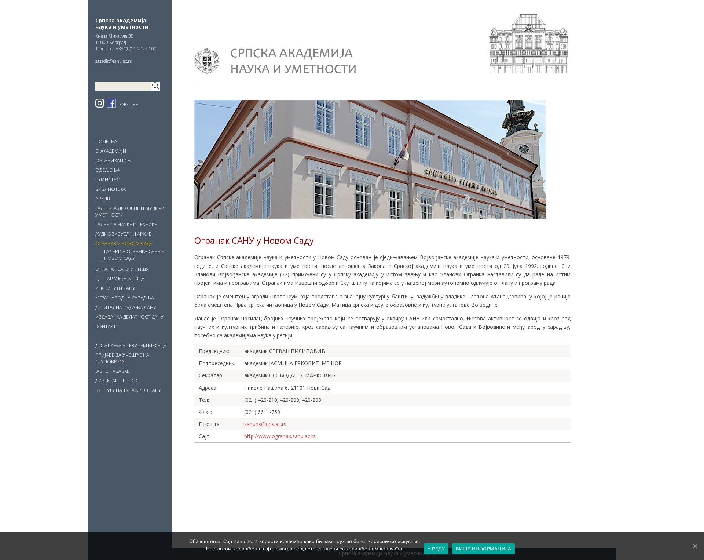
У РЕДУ (436, 549)
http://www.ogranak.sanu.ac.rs (280, 436)
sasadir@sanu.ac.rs (113, 61)
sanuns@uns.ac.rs (265, 424)
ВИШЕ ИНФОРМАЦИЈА (483, 549)
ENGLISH (129, 104)
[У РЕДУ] (694, 546)
